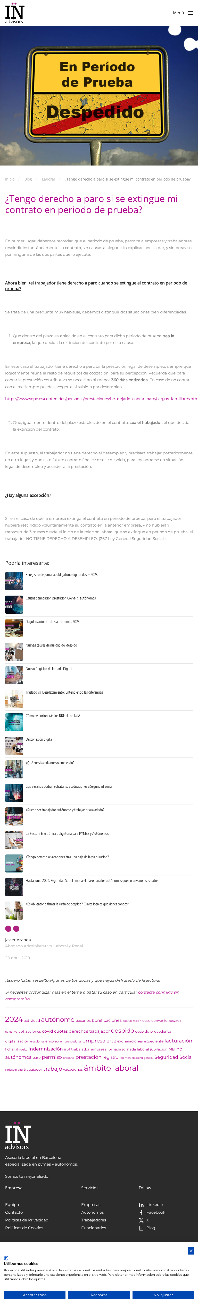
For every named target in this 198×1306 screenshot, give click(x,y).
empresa (93, 1040)
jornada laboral (135, 1049)
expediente (153, 1041)
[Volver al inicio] (14, 13)
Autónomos (92, 1212)
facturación (178, 1041)
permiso (52, 1057)
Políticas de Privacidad (26, 1220)
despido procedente (153, 1031)
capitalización (132, 1021)
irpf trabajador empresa (85, 1049)
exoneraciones (130, 1041)
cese (146, 1020)
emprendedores (70, 1041)
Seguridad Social (173, 1057)
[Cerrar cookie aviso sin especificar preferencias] (191, 1251)
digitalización (17, 1041)
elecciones (37, 1041)
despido (122, 1030)
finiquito (22, 1049)
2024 (14, 1019)
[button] (183, 13)
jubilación (159, 1049)
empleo (52, 1041)
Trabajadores (93, 1220)
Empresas (90, 1204)
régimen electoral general (136, 1058)
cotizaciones (30, 1031)
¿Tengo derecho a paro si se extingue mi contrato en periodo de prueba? (91, 204)
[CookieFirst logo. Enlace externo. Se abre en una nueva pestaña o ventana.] (6, 1258)
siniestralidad (14, 1069)
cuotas (61, 1031)
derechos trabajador (89, 1031)
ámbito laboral (111, 1067)
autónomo (58, 1019)
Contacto (14, 1212)
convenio (159, 1020)
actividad (32, 1020)
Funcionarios (93, 1227)
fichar (10, 1049)
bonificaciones (107, 1020)
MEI (172, 1049)
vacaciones (73, 1069)
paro (36, 1057)
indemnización (46, 1049)
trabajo (52, 1068)
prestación (89, 1057)
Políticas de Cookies (24, 1227)
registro (110, 1057)
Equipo (12, 1204)
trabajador (33, 1069)
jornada (114, 1049)
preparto (69, 1058)
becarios (83, 1020)
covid (47, 1031)
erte (111, 1041)
